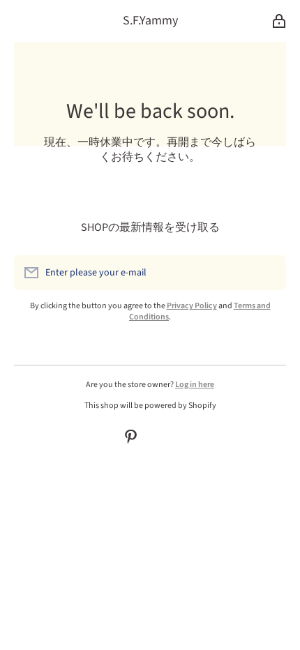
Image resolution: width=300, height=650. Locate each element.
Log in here (194, 385)
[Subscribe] (268, 272)
